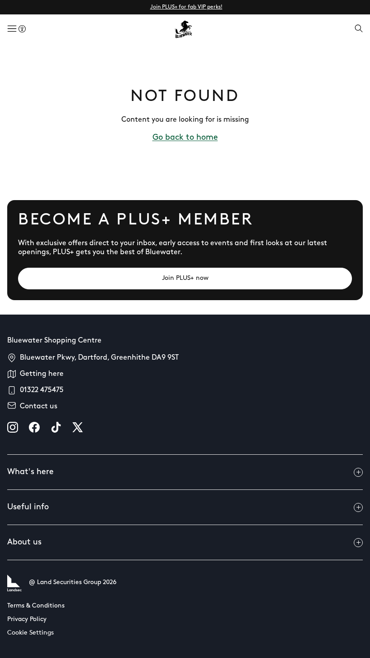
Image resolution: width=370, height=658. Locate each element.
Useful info (28, 507)
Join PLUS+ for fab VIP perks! (186, 7)
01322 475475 (42, 390)
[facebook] (34, 427)
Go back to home (185, 138)
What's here (30, 472)
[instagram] (12, 427)
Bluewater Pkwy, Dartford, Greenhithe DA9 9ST (99, 357)
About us (24, 543)
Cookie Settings (30, 633)
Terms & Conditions (36, 606)
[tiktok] (56, 427)
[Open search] (359, 29)
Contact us (38, 406)
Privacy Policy (26, 619)
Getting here (42, 374)
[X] (77, 427)
